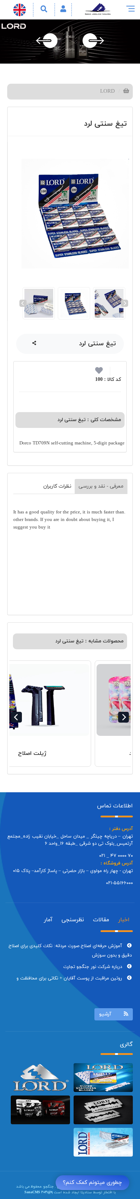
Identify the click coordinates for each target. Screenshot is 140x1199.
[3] (103, 1142)
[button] (63, 9)
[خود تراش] (103, 1077)
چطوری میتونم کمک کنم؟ (92, 1182)
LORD (107, 91)
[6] (40, 1110)
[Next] (124, 303)
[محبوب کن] (99, 372)
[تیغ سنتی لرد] (74, 214)
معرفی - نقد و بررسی (101, 486)
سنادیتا (86, 1192)
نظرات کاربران (57, 486)
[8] (103, 1110)
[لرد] (40, 1077)
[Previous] (23, 303)
